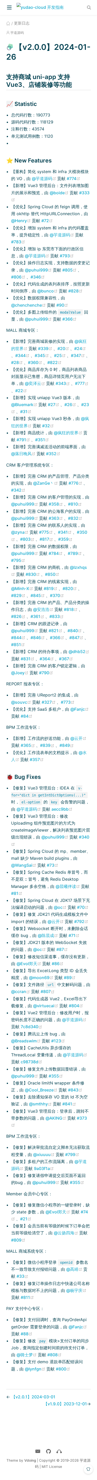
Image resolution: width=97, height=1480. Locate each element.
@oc (61, 907)
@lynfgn (35, 1368)
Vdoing (30, 1460)
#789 (75, 553)
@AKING (56, 1118)
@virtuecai (46, 1005)
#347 (78, 355)
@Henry (21, 220)
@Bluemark (24, 404)
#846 (38, 637)
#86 (57, 963)
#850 (52, 574)
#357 (37, 759)
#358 (56, 504)
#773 (67, 702)
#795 (18, 560)
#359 (65, 539)
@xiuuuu (44, 1154)
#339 (45, 348)
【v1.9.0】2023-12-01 (65, 1403)
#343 (63, 383)
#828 (75, 290)
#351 (42, 439)
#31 (25, 411)
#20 (63, 348)
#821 (56, 630)
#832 (75, 518)
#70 (82, 907)
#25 (60, 355)
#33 (22, 1276)
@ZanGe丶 (46, 483)
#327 (49, 702)
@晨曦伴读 (68, 886)
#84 (26, 716)
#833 (56, 616)
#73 (52, 865)
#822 (54, 362)
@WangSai (24, 865)
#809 (18, 1240)
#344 (23, 355)
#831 (28, 658)
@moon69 (41, 977)
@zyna (20, 532)
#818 (71, 609)
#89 (70, 977)
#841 (69, 1103)
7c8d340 (31, 1026)
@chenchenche (29, 305)
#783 (18, 241)
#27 (54, 404)
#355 (56, 1076)
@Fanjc (79, 709)
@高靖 (74, 1269)
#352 (53, 453)
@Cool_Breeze (41, 1089)
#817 (47, 539)
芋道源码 (17, 32)
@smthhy (41, 1103)
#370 (57, 595)
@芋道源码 (44, 178)
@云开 (78, 738)
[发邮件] (38, 1451)
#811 (27, 1297)
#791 (24, 439)
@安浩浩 (43, 609)
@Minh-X (22, 588)
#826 (18, 616)
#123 (58, 1040)
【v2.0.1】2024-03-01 (33, 1396)
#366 (69, 319)
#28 (17, 362)
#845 (38, 595)
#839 (47, 745)
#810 (75, 504)
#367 (66, 658)
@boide (60, 192)
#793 (67, 255)
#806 (18, 277)
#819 (51, 588)
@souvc (21, 702)
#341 (65, 532)
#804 (76, 1005)
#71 (74, 935)
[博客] (59, 1451)
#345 (42, 355)
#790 (46, 672)
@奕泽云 (35, 383)
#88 (26, 1333)
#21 (25, 1218)
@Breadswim (26, 1040)
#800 (63, 1368)
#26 (70, 404)
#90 (62, 305)
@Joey (20, 672)
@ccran (21, 991)
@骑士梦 (27, 1354)
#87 (62, 949)
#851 (18, 644)
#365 (28, 745)
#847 (76, 637)
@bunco (48, 290)
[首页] (8, 23)
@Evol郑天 (29, 963)
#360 (35, 362)
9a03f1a (44, 1168)
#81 (16, 893)
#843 (75, 1089)
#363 (56, 518)
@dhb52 (79, 651)
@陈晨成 (48, 935)
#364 (47, 658)
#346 (38, 277)
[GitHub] (48, 1451)
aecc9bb (61, 809)
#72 (47, 220)
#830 (33, 574)
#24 (80, 348)
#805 (70, 270)
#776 (76, 483)
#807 (48, 991)
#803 (27, 539)
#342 (18, 490)
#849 (66, 745)
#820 (70, 588)
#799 (72, 1154)
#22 (21, 390)
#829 (18, 595)
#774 (73, 178)
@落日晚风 (23, 453)
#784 (56, 553)
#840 (75, 630)
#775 (46, 532)
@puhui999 (39, 270)
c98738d (31, 1061)
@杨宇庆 (76, 1290)
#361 (38, 616)
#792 (81, 921)
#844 (18, 637)
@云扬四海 (66, 1232)
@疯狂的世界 (68, 432)
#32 (48, 425)
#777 (81, 383)
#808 (54, 1354)
